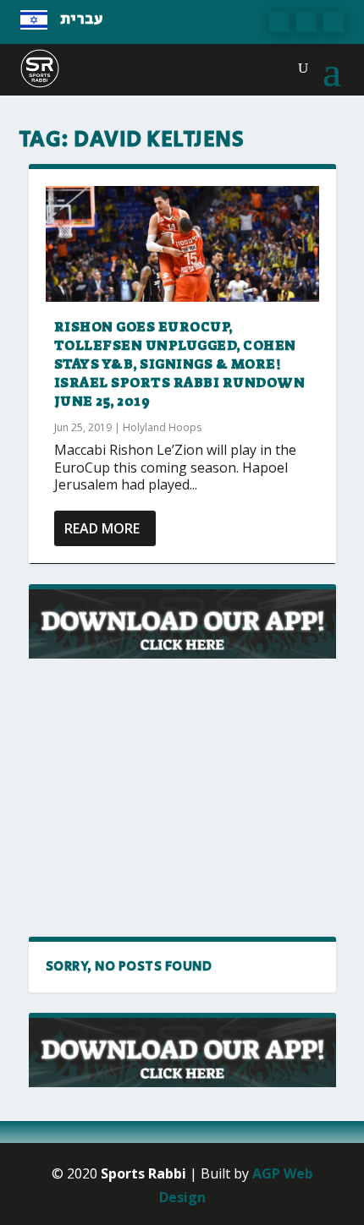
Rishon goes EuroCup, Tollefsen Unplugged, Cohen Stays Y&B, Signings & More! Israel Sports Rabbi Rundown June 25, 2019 (180, 363)
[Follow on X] (306, 22)
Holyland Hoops (162, 427)
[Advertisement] (177, 798)
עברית (81, 19)
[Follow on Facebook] (279, 22)
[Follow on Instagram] (333, 22)
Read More (102, 528)
